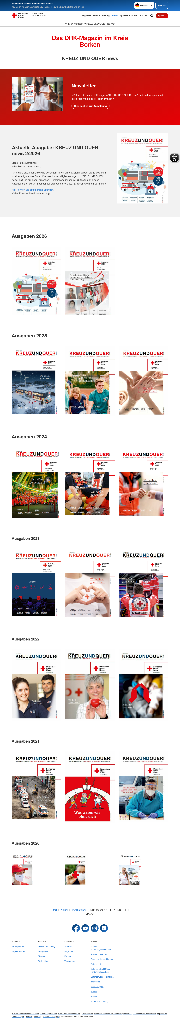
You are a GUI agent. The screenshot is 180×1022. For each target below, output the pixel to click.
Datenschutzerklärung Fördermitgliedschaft (100, 970)
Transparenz (69, 961)
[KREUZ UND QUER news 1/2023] (143, 583)
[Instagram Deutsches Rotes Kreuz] (95, 928)
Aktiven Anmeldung (46, 946)
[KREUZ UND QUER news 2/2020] (76, 869)
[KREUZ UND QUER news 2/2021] (90, 787)
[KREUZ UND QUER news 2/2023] (90, 583)
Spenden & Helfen (128, 15)
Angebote (86, 15)
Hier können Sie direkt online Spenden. (33, 189)
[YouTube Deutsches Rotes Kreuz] (85, 928)
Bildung (106, 15)
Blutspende (43, 951)
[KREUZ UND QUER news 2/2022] (90, 685)
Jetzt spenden (18, 946)
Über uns (143, 15)
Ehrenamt (42, 956)
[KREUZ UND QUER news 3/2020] (23, 869)
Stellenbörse (43, 961)
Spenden (162, 15)
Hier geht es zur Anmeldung (90, 106)
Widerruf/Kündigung (99, 1001)
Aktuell (115, 15)
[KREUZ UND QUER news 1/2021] (143, 786)
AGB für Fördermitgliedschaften (101, 948)
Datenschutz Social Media (102, 976)
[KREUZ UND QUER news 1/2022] (143, 685)
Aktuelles (68, 946)
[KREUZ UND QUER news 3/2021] (36, 786)
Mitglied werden (18, 951)
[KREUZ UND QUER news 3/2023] (36, 583)
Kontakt (94, 991)
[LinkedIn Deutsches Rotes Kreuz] (104, 928)
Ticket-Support (97, 986)
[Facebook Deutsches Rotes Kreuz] (76, 928)
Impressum (95, 981)
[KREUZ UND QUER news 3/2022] (36, 685)
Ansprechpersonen (99, 954)
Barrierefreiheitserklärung (102, 959)
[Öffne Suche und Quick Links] (152, 16)
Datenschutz (96, 964)
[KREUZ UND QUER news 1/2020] (130, 869)
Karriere (96, 15)
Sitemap (94, 996)
